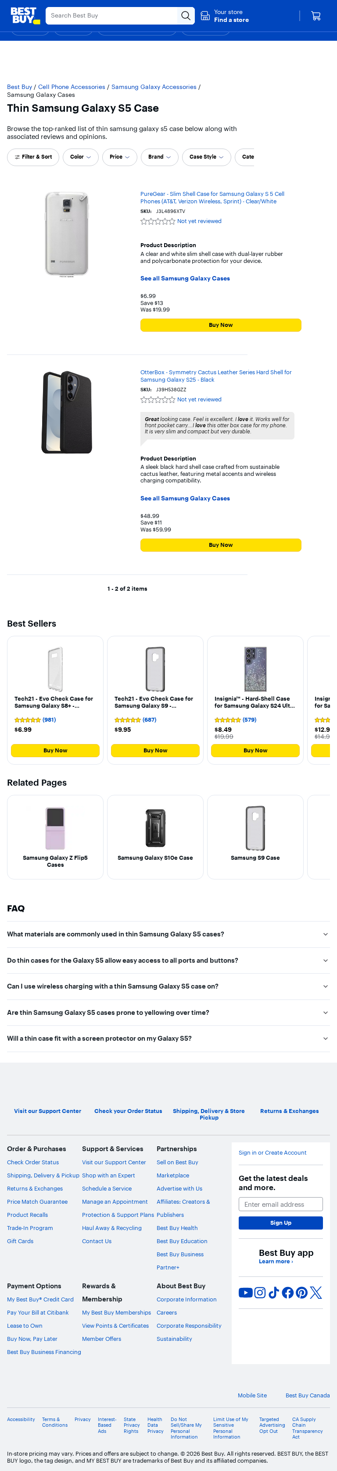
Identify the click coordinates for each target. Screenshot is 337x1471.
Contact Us (96, 1240)
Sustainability (174, 1338)
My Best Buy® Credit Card (40, 1299)
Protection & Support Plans (118, 1214)
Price (116, 156)
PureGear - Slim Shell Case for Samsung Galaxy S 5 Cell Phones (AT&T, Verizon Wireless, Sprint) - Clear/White (212, 197)
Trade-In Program (30, 1227)
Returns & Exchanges (35, 1188)
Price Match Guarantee (37, 1201)
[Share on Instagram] (260, 1293)
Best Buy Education (182, 1240)
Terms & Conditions (55, 1422)
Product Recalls (27, 1214)
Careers (167, 1312)
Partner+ (168, 1267)
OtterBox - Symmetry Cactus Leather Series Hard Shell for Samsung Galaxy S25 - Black (216, 376)
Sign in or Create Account (273, 1152)
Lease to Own (25, 1325)
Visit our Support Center (114, 1162)
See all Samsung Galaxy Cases (185, 278)
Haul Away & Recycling (112, 1227)
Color (77, 156)
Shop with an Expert (108, 1175)
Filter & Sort (37, 156)
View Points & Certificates (115, 1325)
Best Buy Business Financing (44, 1351)
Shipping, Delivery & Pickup (43, 1175)
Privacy (83, 1419)
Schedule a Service (107, 1188)
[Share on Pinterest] (302, 1293)
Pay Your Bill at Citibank (38, 1312)
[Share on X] (316, 1293)
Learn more (276, 1261)
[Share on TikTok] (274, 1293)
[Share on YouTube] (246, 1293)
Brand (156, 156)
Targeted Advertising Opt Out (272, 1425)
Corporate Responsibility (189, 1325)
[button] (224, 16)
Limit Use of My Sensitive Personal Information (230, 1428)
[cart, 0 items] (316, 16)
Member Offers (101, 1338)
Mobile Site (252, 1395)
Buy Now (221, 324)
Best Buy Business (180, 1254)
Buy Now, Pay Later (32, 1338)
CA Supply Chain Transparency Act (307, 1428)
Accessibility (21, 1419)
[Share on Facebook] (288, 1293)
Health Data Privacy (155, 1425)
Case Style (203, 156)
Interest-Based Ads (107, 1425)
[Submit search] (186, 16)
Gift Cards (20, 1240)
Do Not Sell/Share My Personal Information (186, 1428)
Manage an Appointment (115, 1201)
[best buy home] (25, 16)
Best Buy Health (177, 1227)
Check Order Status (33, 1162)
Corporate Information (187, 1299)
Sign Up (280, 1222)
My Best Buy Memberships (116, 1312)
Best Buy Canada (308, 1395)
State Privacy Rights (132, 1425)
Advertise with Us (179, 1188)
